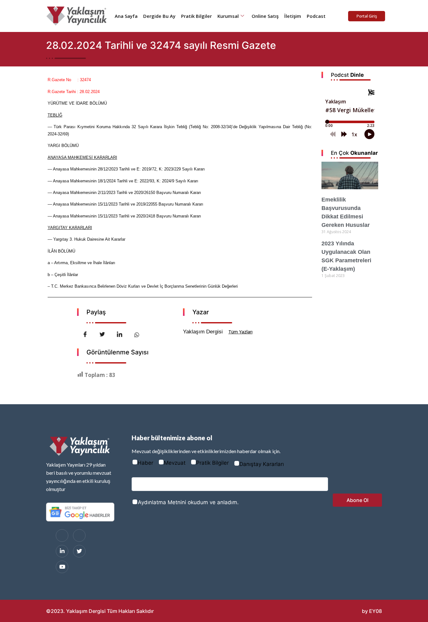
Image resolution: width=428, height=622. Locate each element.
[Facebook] (62, 535)
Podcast (316, 16)
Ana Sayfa (126, 16)
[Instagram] (79, 535)
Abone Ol (357, 500)
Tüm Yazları (240, 332)
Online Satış (265, 16)
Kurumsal (228, 16)
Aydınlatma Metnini (162, 502)
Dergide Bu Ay (159, 16)
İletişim (292, 16)
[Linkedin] (62, 551)
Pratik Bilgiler (196, 16)
